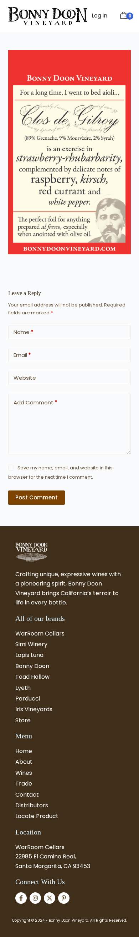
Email (22, 355)
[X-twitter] (49, 898)
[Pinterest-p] (64, 898)
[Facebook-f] (21, 898)
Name (24, 332)
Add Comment (35, 402)
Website (25, 378)
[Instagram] (35, 898)
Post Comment (36, 497)
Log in (99, 15)
